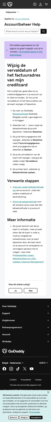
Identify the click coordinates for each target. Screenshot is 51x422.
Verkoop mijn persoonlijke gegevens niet (25, 385)
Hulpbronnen (8, 320)
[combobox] (22, 31)
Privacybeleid (26, 380)
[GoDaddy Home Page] (13, 351)
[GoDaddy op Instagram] (11, 370)
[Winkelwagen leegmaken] (46, 4)
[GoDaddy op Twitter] (25, 370)
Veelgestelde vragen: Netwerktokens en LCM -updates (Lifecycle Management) (28, 258)
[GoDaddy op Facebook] (4, 370)
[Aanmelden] (40, 4)
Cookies (38, 380)
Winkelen (6, 341)
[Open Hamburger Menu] (3, 4)
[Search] (44, 31)
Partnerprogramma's (12, 327)
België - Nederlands (11, 363)
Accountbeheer (22, 19)
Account (6, 334)
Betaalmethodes (20, 114)
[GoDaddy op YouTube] (31, 370)
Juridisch (13, 380)
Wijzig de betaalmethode (25, 202)
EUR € (42, 363)
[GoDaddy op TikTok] (18, 370)
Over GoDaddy (9, 306)
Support (6, 313)
